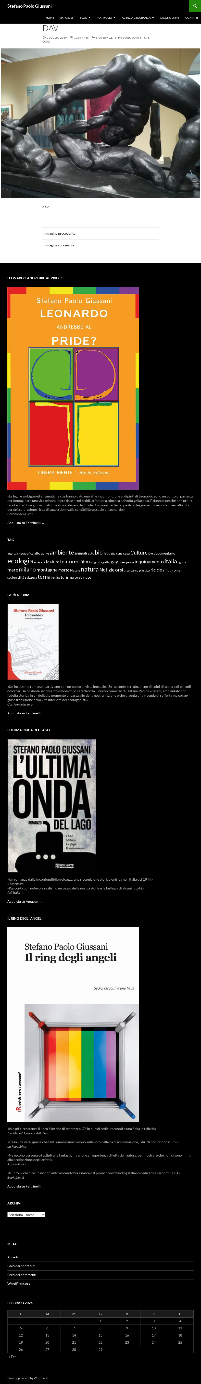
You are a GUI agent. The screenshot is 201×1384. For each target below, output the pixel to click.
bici (99, 552)
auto (91, 553)
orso (127, 570)
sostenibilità (15, 577)
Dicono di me (169, 17)
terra (44, 576)
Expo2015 (66, 17)
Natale (75, 570)
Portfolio (104, 17)
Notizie (107, 569)
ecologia (20, 560)
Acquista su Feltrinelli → (26, 523)
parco (134, 570)
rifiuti (167, 570)
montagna (47, 569)
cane (119, 553)
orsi (119, 569)
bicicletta (109, 553)
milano (27, 569)
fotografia (95, 562)
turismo (67, 577)
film (84, 561)
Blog (83, 17)
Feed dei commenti (21, 1275)
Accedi (12, 1257)
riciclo (156, 569)
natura (90, 569)
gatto (106, 562)
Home (50, 17)
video (87, 577)
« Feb (12, 1356)
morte (63, 569)
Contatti (191, 17)
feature (52, 561)
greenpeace (126, 562)
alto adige (41, 553)
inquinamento (149, 561)
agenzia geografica (20, 553)
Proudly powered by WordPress (27, 1378)
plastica (144, 570)
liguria (182, 562)
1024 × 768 (81, 37)
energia (39, 562)
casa (126, 553)
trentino (55, 577)
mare (12, 569)
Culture (139, 552)
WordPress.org (18, 1283)
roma (176, 570)
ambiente (62, 552)
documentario (164, 553)
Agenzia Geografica (136, 17)
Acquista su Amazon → (24, 901)
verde (78, 577)
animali (81, 553)
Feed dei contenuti (21, 1266)
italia (170, 561)
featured (70, 561)
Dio (150, 553)
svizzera (31, 577)
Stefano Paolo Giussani (29, 6)
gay (114, 561)
